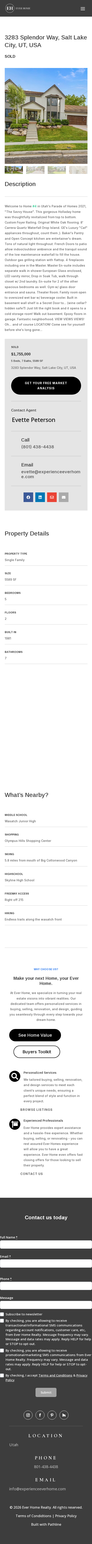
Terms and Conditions (55, 1375)
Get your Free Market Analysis (46, 385)
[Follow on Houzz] (63, 1415)
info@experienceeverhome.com (37, 1488)
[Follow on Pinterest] (51, 1415)
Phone (6, 1279)
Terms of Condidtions (33, 1516)
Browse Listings (36, 1109)
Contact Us (31, 1174)
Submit (46, 1392)
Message (6, 1298)
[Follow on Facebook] (40, 1415)
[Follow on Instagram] (28, 1415)
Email (5, 1256)
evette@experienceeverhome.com (50, 474)
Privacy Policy (65, 1516)
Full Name (9, 1237)
